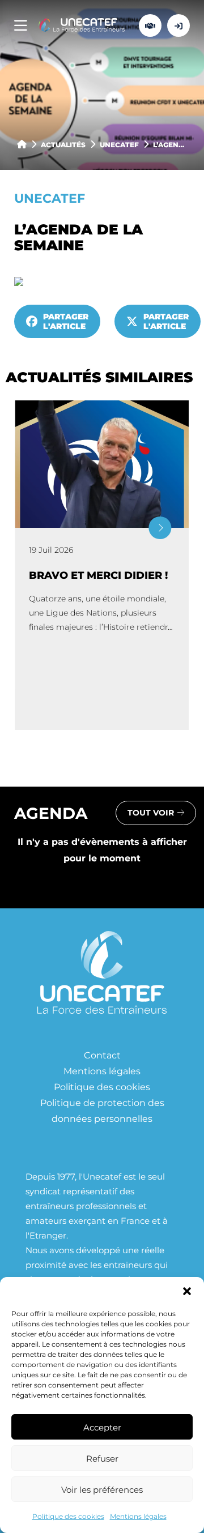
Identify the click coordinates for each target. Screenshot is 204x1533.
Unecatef (119, 144)
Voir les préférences (102, 1489)
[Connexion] (178, 25)
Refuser (102, 1458)
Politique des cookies (68, 1516)
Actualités (63, 144)
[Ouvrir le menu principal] (20, 25)
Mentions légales (138, 1516)
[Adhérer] (150, 25)
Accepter (102, 1427)
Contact (102, 1055)
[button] (187, 1291)
